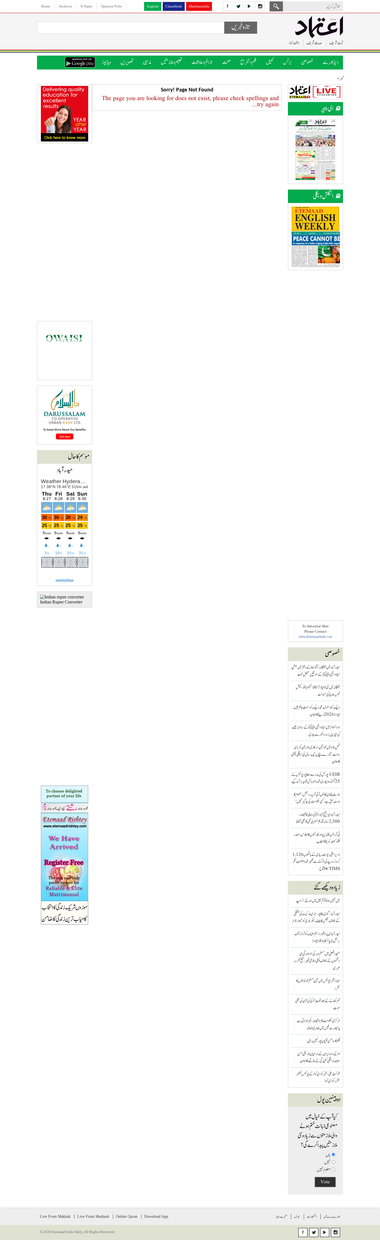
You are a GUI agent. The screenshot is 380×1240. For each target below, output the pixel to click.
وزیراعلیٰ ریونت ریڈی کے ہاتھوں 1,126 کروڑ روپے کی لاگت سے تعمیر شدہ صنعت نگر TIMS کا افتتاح (316, 861)
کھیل (270, 62)
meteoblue (65, 580)
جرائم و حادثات (202, 62)
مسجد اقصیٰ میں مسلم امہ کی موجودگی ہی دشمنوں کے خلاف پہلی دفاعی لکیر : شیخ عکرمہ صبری (316, 961)
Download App (156, 1216)
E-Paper (86, 6)
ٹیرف (297, 1216)
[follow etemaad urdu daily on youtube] (249, 6)
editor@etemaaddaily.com (315, 636)
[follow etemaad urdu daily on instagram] (260, 6)
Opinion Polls (111, 6)
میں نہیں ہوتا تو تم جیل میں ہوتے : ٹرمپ (318, 901)
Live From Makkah (55, 1216)
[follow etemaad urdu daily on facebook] (227, 6)
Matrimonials (199, 6)
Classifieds (174, 6)
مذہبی (147, 62)
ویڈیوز (106, 62)
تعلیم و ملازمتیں (171, 62)
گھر (341, 79)
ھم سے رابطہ (281, 1216)
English (153, 6)
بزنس (287, 62)
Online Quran (126, 1216)
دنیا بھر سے (331, 62)
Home (45, 6)
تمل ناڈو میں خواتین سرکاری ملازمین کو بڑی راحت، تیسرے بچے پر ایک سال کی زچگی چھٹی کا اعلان (315, 754)
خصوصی (307, 62)
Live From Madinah (93, 1216)
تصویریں (127, 62)
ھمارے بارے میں (332, 1216)
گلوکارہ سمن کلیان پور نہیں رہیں (323, 1041)
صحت (226, 62)
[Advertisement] (315, 359)
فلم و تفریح (248, 62)
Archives (65, 6)
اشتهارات (312, 1216)
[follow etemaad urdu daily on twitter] (238, 6)
